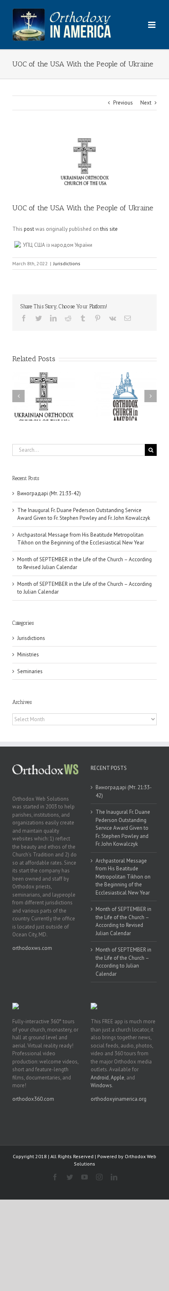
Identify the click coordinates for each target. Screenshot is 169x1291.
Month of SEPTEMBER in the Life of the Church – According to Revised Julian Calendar (123, 921)
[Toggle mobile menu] (152, 24)
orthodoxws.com (32, 948)
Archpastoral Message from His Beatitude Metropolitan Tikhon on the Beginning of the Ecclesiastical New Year (123, 876)
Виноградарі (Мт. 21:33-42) (49, 493)
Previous (123, 102)
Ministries (28, 654)
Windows (101, 1085)
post (29, 228)
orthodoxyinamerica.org (118, 1098)
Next (145, 102)
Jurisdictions (66, 263)
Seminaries (30, 671)
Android (100, 1077)
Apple (117, 1077)
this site (109, 228)
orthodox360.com (33, 1098)
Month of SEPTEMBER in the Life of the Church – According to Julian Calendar (123, 961)
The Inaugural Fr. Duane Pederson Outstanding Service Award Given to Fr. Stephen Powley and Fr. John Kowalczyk (123, 827)
